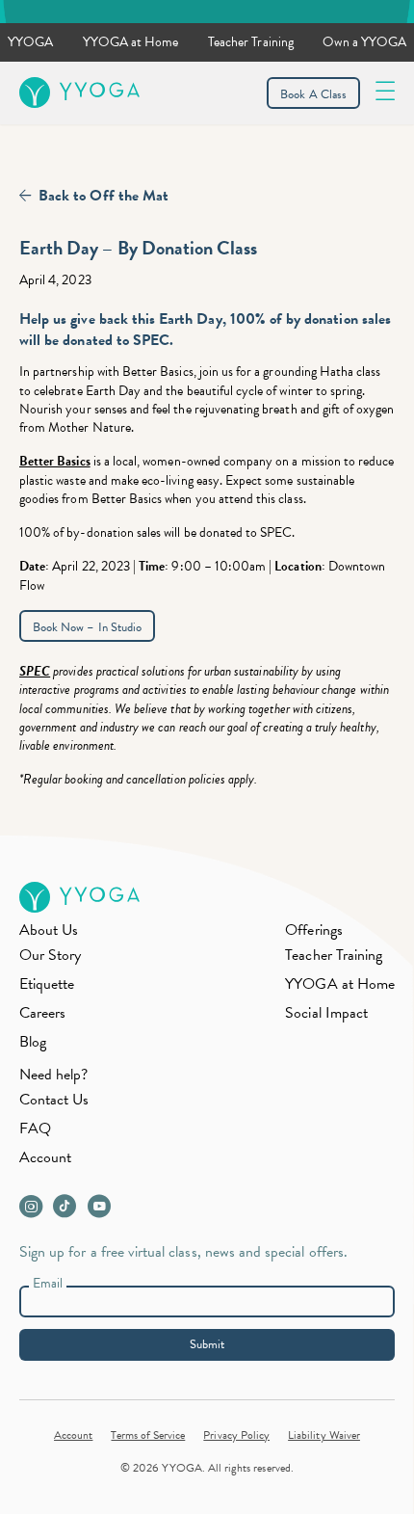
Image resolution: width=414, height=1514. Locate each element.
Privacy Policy (236, 1435)
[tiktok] (69, 1211)
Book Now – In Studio (87, 627)
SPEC (34, 671)
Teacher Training (251, 42)
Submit (207, 1344)
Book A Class (313, 94)
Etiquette (46, 984)
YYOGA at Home (131, 42)
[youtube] (103, 1211)
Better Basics (55, 461)
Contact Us (54, 1099)
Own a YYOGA (364, 42)
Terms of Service (148, 1435)
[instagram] (34, 1211)
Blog (32, 1041)
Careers (42, 1012)
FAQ (35, 1128)
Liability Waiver (324, 1435)
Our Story (50, 955)
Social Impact (326, 1012)
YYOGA (30, 42)
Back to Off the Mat (103, 195)
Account (45, 1157)
